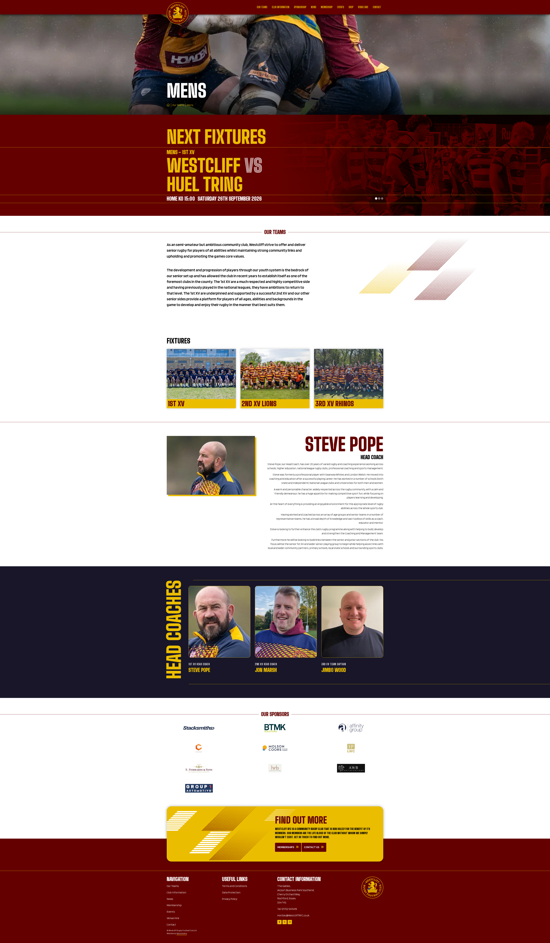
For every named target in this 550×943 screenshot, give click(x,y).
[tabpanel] (275, 64)
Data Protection (231, 892)
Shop (351, 7)
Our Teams (262, 7)
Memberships (285, 847)
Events (340, 7)
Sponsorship (300, 7)
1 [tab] (376, 198)
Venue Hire (363, 7)
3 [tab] (382, 198)
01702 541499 (289, 909)
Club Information (280, 7)
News (313, 7)
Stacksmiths (182, 933)
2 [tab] (379, 198)
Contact (377, 7)
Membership (327, 7)
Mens (190, 105)
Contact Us (311, 847)
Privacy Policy (229, 899)
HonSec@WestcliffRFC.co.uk (293, 915)
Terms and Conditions (234, 886)
